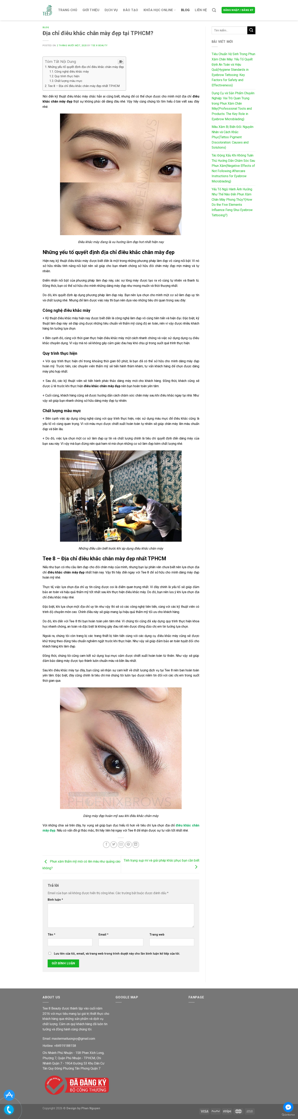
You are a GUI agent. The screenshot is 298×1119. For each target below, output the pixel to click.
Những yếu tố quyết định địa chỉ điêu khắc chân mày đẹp (86, 67)
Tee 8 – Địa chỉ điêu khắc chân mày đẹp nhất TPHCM (84, 86)
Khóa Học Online (158, 10)
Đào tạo (130, 10)
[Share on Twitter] (113, 844)
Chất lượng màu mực (68, 81)
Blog (185, 10)
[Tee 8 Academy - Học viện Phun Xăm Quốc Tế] (47, 10)
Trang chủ (67, 10)
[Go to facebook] (288, 1107)
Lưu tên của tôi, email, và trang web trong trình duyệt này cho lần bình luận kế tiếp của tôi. (117, 953)
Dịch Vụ (111, 10)
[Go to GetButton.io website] (288, 1115)
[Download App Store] (9, 1095)
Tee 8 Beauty (99, 45)
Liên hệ (201, 10)
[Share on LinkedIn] (135, 844)
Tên (51, 934)
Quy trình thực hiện (67, 76)
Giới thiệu (91, 10)
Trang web (156, 934)
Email (103, 934)
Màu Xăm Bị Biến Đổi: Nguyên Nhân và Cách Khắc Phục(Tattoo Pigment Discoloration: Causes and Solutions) (232, 137)
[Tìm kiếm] (214, 10)
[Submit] (251, 30)
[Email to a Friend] (121, 844)
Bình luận (55, 899)
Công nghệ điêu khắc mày (72, 71)
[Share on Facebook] (106, 844)
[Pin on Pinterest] (128, 844)
